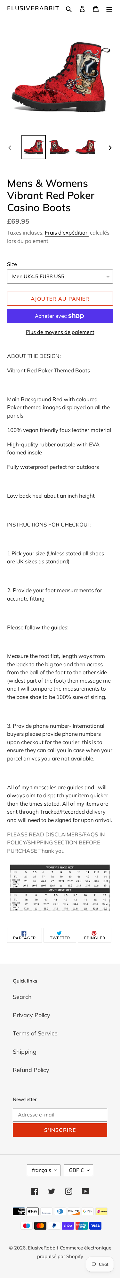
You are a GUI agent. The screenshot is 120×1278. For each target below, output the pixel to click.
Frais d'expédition (67, 232)
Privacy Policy (31, 1015)
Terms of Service (35, 1033)
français (41, 1170)
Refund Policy (31, 1070)
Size (12, 264)
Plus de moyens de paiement (60, 332)
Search (22, 996)
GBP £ (76, 1170)
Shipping (24, 1051)
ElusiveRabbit (33, 8)
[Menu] (109, 8)
